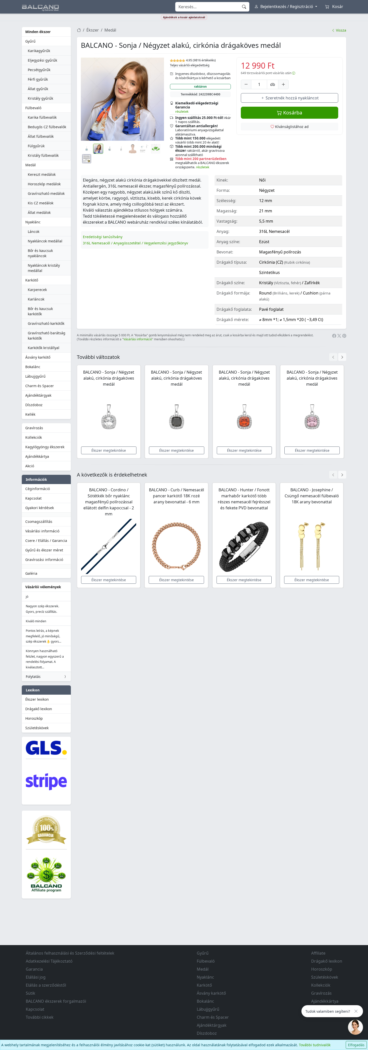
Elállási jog (36, 977)
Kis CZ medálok (40, 203)
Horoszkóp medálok (44, 184)
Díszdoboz (34, 404)
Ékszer (92, 30)
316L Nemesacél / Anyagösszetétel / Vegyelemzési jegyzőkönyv (135, 243)
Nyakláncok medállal (45, 241)
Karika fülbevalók (42, 117)
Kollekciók (33, 437)
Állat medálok (39, 212)
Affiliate (318, 953)
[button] (122, 99)
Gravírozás (34, 427)
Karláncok (36, 299)
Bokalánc (32, 366)
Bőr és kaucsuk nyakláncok (40, 253)
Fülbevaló (33, 107)
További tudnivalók (314, 1044)
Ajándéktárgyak (38, 395)
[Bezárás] (356, 1011)
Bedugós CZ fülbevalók (47, 126)
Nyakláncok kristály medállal (44, 268)
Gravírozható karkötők (46, 323)
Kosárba (292, 112)
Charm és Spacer (39, 385)
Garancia (34, 969)
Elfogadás (356, 1044)
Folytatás (33, 676)
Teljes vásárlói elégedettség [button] (190, 65)
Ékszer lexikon (37, 699)
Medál (30, 165)
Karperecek (37, 289)
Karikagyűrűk (39, 50)
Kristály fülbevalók (43, 155)
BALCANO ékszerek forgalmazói (56, 1001)
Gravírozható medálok (46, 193)
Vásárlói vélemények (43, 586)
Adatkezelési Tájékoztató (49, 961)
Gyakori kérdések (39, 507)
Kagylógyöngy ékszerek (44, 446)
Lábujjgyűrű (35, 376)
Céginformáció (37, 488)
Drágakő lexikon (38, 708)
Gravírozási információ (44, 559)
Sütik (30, 993)
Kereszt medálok (42, 174)
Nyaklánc (33, 222)
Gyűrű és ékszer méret (44, 550)
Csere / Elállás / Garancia (46, 540)
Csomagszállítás (38, 521)
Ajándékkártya (37, 456)
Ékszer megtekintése (108, 450)
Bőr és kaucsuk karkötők (40, 311)
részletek (182, 111)
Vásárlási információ (42, 531)
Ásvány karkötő (37, 357)
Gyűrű (30, 41)
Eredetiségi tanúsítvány (102, 236)
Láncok (33, 231)
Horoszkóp (34, 718)
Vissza (340, 30)
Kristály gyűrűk (40, 98)
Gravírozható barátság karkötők (46, 336)
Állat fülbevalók (41, 136)
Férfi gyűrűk (38, 79)
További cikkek (40, 1017)
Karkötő (31, 280)
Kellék (30, 414)
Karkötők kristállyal (43, 347)
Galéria (31, 573)
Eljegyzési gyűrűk (42, 60)
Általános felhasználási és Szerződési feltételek (70, 953)
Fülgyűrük (36, 145)
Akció (29, 466)
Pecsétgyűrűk (39, 69)
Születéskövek (37, 727)
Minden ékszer (38, 31)
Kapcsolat (33, 498)
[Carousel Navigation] (337, 357)
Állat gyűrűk (38, 88)
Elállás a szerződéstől (46, 985)
